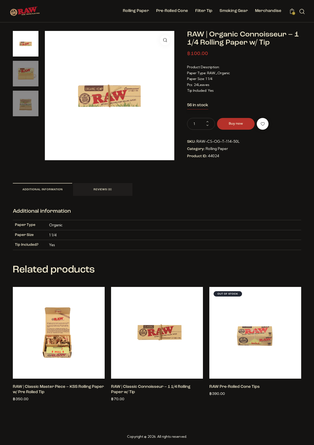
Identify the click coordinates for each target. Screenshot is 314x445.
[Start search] (302, 11)
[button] (165, 40)
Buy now (236, 123)
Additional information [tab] (42, 189)
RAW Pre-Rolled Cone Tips (234, 387)
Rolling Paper (216, 148)
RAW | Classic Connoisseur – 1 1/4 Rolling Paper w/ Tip (150, 389)
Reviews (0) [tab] (103, 189)
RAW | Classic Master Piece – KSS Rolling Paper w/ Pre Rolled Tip (58, 389)
